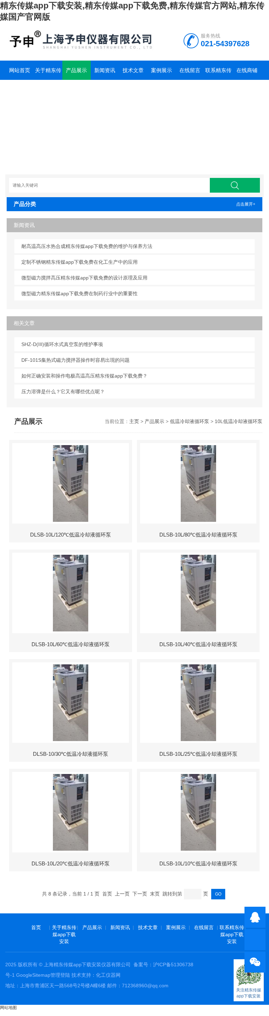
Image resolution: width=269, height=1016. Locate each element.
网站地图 (8, 1007)
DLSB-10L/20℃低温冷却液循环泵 (71, 863)
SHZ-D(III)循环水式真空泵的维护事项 (62, 344)
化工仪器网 (108, 975)
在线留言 (189, 70)
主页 (134, 421)
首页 (36, 927)
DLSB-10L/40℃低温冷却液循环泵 (198, 644)
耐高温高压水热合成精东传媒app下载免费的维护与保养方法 (86, 246)
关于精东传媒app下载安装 (48, 73)
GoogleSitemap (33, 975)
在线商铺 (246, 70)
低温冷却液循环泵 (189, 421)
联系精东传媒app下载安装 (218, 73)
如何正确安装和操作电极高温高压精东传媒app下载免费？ (84, 376)
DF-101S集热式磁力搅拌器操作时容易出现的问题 (75, 360)
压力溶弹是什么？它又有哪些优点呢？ (63, 391)
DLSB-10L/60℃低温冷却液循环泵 (71, 644)
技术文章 (133, 70)
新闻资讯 (104, 70)
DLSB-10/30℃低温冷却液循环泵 (70, 754)
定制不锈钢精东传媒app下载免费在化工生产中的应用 (79, 262)
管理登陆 (60, 975)
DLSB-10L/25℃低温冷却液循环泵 (198, 754)
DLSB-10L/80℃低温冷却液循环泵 (198, 535)
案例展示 (161, 70)
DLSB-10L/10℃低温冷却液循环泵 (198, 863)
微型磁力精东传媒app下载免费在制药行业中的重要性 (79, 293)
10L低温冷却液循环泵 (238, 421)
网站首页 (19, 70)
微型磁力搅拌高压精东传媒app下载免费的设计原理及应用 (84, 278)
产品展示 (76, 70)
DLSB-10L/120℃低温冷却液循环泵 (70, 535)
